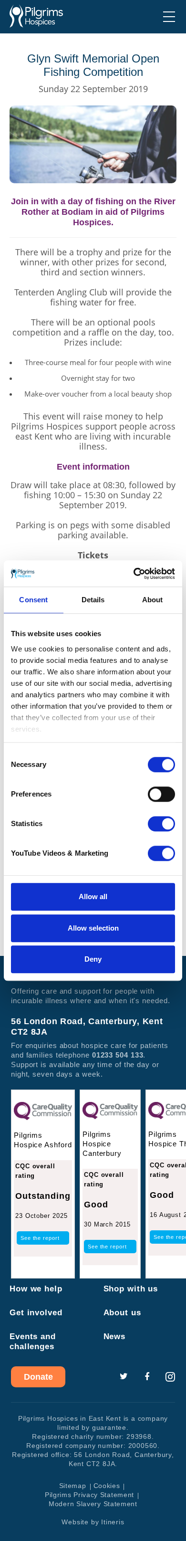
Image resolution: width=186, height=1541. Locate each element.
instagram (170, 1377)
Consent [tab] (33, 600)
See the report (40, 1238)
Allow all (93, 896)
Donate (38, 1377)
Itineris (112, 1522)
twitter (123, 1377)
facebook (147, 1377)
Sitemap (72, 1485)
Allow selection (93, 928)
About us (122, 1312)
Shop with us (130, 1288)
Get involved (36, 1312)
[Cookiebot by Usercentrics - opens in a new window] (134, 573)
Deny (93, 959)
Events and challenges (33, 1341)
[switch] (161, 794)
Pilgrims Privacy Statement (89, 1495)
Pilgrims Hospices (36, 16)
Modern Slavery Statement (93, 1504)
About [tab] (152, 600)
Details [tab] (93, 600)
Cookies (106, 1485)
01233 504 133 (118, 1055)
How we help (36, 1288)
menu (169, 16)
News (114, 1336)
